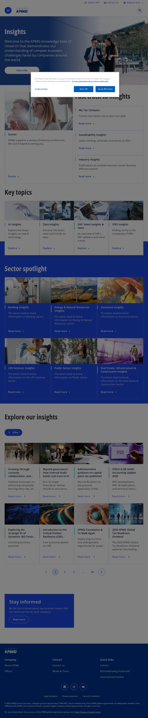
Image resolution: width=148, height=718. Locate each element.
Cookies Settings (41, 89)
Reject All (83, 89)
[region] (75, 84)
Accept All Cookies (105, 89)
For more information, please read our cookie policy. (90, 81)
